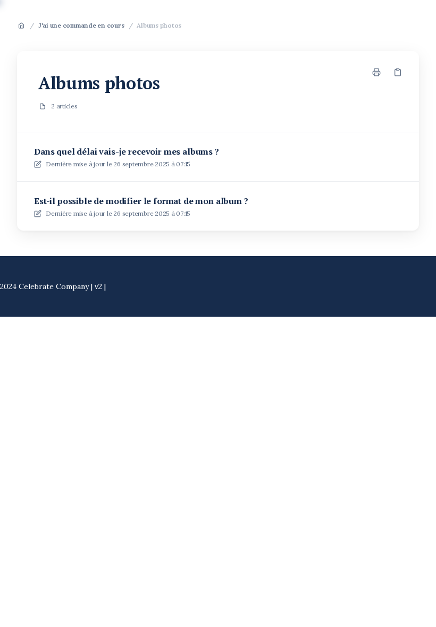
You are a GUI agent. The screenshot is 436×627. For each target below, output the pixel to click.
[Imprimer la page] (376, 72)
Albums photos (159, 25)
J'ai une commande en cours (81, 25)
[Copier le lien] (397, 72)
